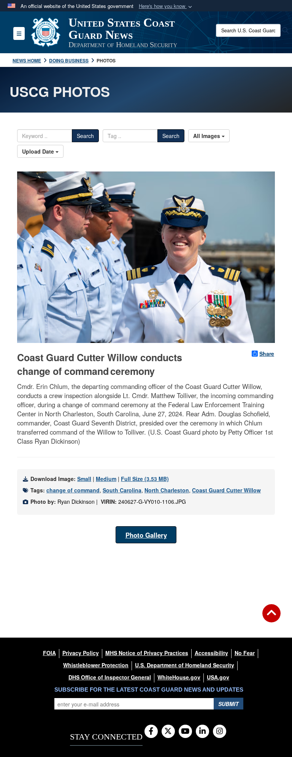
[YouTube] (185, 731)
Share (266, 354)
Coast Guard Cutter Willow (226, 490)
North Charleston (166, 490)
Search (85, 136)
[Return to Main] (271, 618)
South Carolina (122, 490)
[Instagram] (219, 731)
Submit (228, 704)
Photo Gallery (146, 535)
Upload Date (39, 151)
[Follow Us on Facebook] (151, 731)
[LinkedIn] (202, 731)
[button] (166, 6)
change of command (73, 490)
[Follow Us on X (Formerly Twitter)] (168, 731)
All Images (207, 136)
